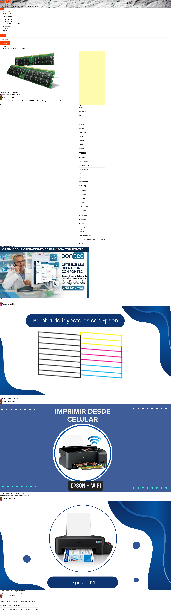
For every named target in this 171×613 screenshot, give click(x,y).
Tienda (5, 30)
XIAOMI (81, 223)
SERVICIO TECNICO (13, 24)
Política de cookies (85, 236)
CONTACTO (83, 231)
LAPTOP (82, 178)
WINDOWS (6, 26)
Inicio (5, 46)
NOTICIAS (6, 11)
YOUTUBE (82, 227)
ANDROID (82, 111)
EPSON (9, 21)
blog (80, 120)
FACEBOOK (83, 153)
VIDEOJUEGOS (84, 211)
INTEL (81, 173)
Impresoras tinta (84, 169)
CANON (9, 19)
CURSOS (6, 28)
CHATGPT (82, 132)
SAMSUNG (82, 190)
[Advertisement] (92, 78)
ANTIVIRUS (83, 116)
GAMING (82, 157)
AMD (80, 107)
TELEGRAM (83, 198)
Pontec (4, 97)
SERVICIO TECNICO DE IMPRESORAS (92, 240)
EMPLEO (82, 145)
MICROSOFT (83, 182)
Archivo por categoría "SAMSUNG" (14, 48)
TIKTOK (81, 202)
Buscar (5, 43)
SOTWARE (82, 194)
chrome (81, 136)
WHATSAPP (83, 215)
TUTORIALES (7, 14)
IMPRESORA (7, 16)
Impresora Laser (84, 165)
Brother (81, 124)
